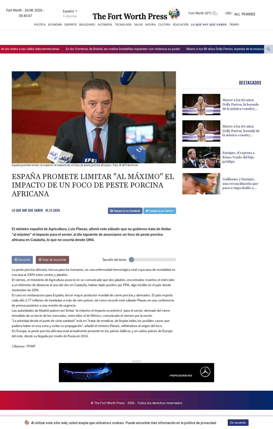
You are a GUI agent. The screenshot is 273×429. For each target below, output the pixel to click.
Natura (150, 24)
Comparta (126, 210)
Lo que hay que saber (209, 24)
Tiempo (234, 24)
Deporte (70, 24)
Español (69, 11)
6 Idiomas (70, 16)
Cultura (164, 24)
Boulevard (87, 24)
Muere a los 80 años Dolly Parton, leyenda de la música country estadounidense (209, 49)
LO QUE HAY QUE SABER (27, 210)
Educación (181, 24)
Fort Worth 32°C (200, 13)
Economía (55, 24)
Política (40, 24)
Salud (138, 24)
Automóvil (105, 24)
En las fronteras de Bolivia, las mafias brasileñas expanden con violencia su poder (90, 49)
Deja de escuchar (54, 260)
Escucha (23, 260)
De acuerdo (238, 423)
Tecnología (123, 24)
